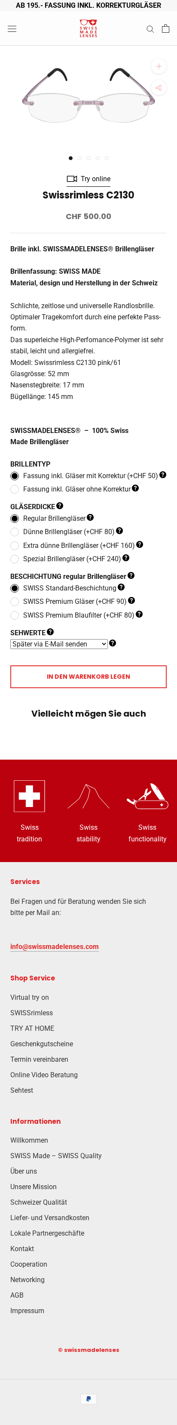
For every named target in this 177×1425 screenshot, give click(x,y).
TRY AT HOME (32, 1028)
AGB (17, 1295)
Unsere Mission (33, 1187)
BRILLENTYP (30, 464)
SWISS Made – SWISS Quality (56, 1156)
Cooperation (28, 1264)
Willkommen (29, 1140)
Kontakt (22, 1249)
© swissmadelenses (88, 1350)
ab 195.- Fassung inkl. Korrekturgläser (88, 5)
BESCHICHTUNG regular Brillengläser (68, 576)
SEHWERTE (28, 633)
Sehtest (21, 1090)
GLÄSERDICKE (32, 507)
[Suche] (150, 28)
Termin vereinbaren (39, 1059)
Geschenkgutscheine (41, 1044)
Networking (27, 1280)
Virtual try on (29, 997)
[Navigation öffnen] (12, 28)
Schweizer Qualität (38, 1202)
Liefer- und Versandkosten (49, 1218)
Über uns (23, 1171)
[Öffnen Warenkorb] (165, 28)
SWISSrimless (31, 1013)
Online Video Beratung (44, 1075)
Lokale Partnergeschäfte (47, 1233)
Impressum (27, 1311)
